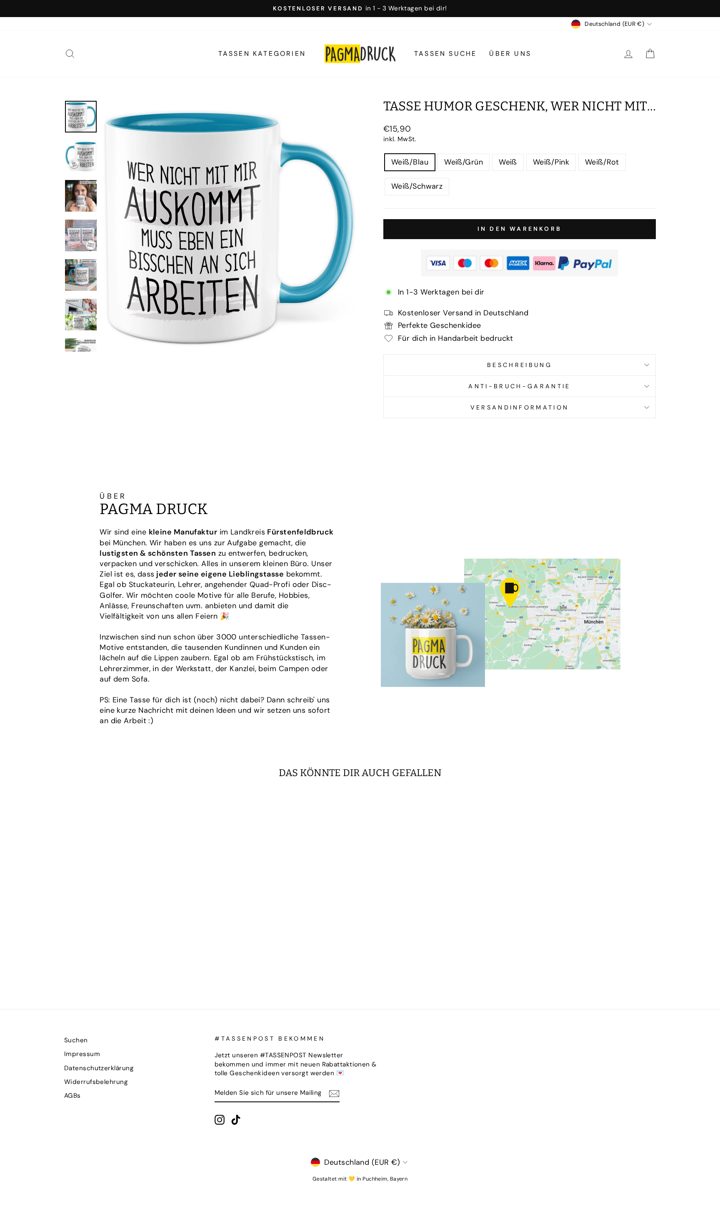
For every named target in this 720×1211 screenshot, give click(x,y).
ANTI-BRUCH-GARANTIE (519, 386)
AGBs (72, 1095)
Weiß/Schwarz (416, 186)
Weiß (508, 162)
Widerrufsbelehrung (96, 1082)
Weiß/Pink (551, 162)
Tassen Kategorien (262, 53)
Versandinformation (519, 407)
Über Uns (510, 53)
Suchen (76, 1040)
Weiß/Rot (602, 162)
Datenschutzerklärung (99, 1068)
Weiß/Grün (463, 162)
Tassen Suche (445, 53)
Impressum (82, 1054)
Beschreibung (519, 365)
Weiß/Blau (409, 162)
